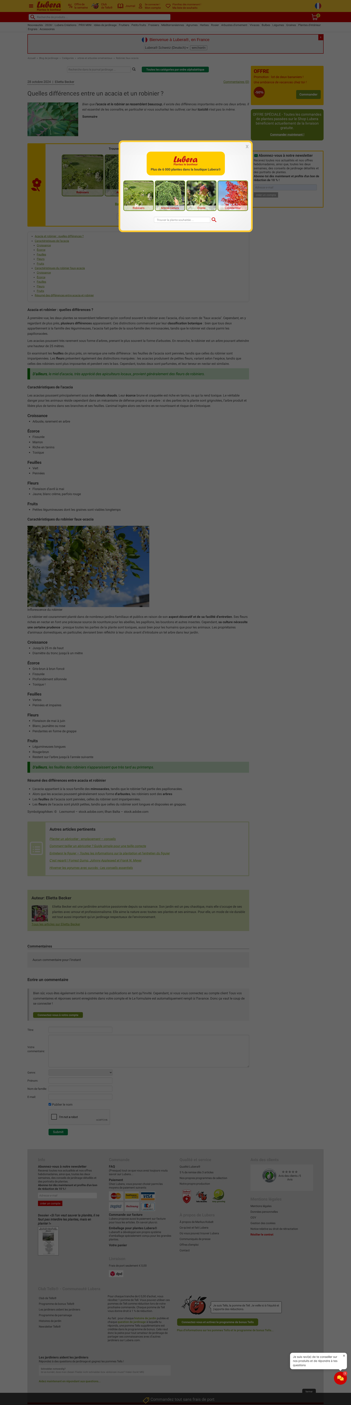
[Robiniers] (138, 195)
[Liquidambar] (232, 195)
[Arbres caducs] (170, 195)
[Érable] (201, 195)
